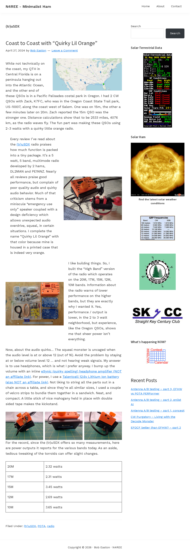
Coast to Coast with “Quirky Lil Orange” (51, 42)
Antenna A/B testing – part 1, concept (157, 410)
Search (136, 26)
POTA (41, 526)
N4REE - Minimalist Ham (28, 6)
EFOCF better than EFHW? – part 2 (156, 427)
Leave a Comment (65, 50)
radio (50, 526)
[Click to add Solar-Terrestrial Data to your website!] (157, 55)
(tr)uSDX (23, 144)
